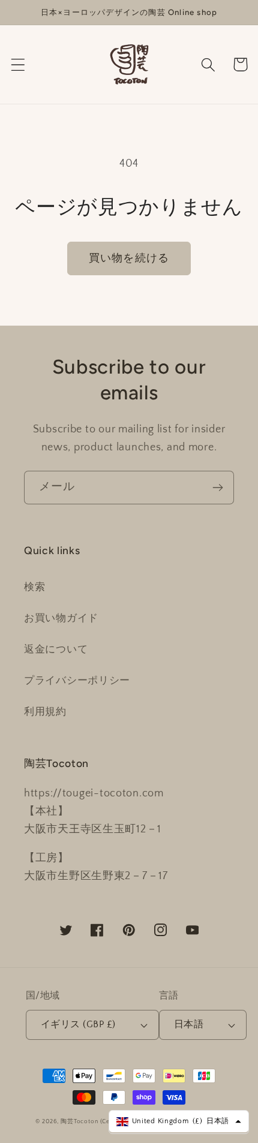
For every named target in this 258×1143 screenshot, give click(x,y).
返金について (56, 649)
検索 (34, 587)
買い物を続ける (129, 258)
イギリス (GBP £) (78, 1024)
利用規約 (45, 711)
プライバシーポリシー (77, 680)
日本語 (188, 1024)
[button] (18, 64)
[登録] (217, 487)
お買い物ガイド (61, 618)
